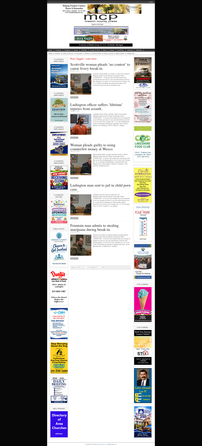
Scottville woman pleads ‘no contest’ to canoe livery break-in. (100, 66)
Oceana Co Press (95, 50)
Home (50, 50)
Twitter (76, 50)
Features (79, 53)
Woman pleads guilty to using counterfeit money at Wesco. (92, 146)
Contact (112, 50)
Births (51, 53)
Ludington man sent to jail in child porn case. (100, 187)
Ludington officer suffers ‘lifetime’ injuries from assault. (96, 106)
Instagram (67, 50)
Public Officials (68, 53)
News (104, 50)
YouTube (84, 50)
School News (96, 53)
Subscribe (139, 50)
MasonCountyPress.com (100, 444)
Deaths (57, 53)
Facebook (58, 50)
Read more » (74, 97)
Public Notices (108, 53)
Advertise (130, 50)
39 (103, 267)
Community (131, 53)
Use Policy (120, 50)
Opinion (87, 53)
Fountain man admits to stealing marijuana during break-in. (94, 227)
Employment (120, 53)
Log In (151, 2)
